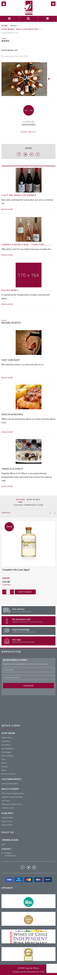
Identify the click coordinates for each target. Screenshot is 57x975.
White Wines (7, 737)
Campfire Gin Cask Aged (15, 569)
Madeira (5, 766)
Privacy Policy (7, 825)
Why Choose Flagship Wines (13, 793)
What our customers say (11, 804)
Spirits (4, 770)
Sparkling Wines (8, 748)
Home (5, 25)
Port (3, 759)
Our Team (6, 800)
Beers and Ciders (9, 774)
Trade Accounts (8, 808)
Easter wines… (10, 290)
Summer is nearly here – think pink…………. (26, 244)
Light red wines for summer (19, 195)
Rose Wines (6, 745)
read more (7, 209)
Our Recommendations (28, 505)
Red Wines (6, 741)
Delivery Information (10, 783)
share (28, 148)
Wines (13, 25)
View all (6, 512)
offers (20, 499)
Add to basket (25, 592)
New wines (33, 499)
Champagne (6, 752)
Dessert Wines (8, 756)
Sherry (4, 763)
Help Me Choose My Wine (12, 797)
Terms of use (7, 821)
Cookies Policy (7, 817)
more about (28, 132)
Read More (7, 377)
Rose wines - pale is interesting (20, 29)
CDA (42, 971)
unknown (28, 124)
